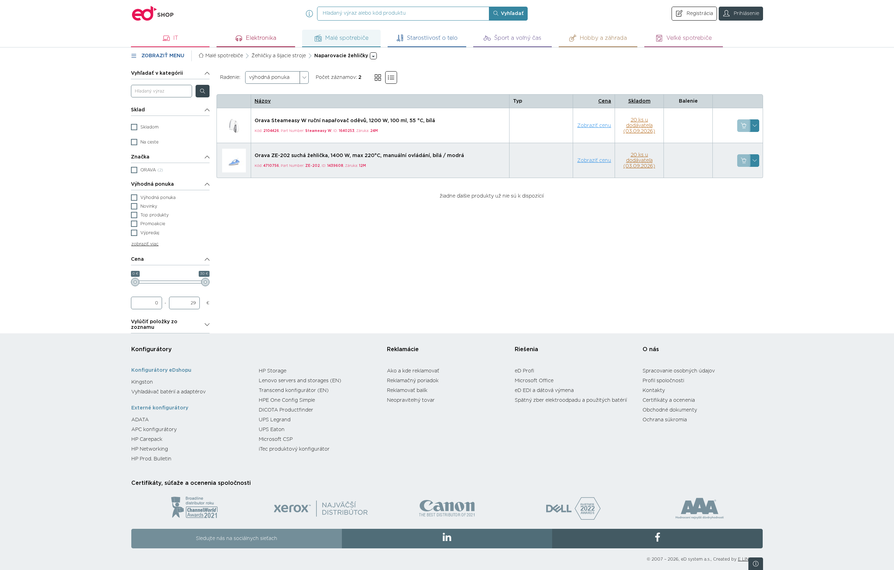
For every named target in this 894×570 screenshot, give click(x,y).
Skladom (639, 101)
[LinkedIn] (447, 538)
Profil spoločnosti (663, 380)
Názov (263, 101)
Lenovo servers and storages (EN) (300, 380)
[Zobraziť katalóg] (378, 77)
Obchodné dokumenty (670, 410)
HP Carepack (146, 439)
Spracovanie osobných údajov (679, 371)
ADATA (140, 419)
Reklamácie (403, 349)
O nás (651, 349)
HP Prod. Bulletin (151, 459)
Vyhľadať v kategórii (157, 73)
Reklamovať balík (407, 390)
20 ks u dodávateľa (639, 126)
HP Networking (149, 449)
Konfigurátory (151, 349)
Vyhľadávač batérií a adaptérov (168, 392)
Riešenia (526, 349)
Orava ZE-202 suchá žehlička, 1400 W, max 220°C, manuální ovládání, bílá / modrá (359, 155)
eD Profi (524, 371)
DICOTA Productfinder (286, 410)
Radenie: (230, 77)
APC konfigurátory (154, 429)
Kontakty (654, 390)
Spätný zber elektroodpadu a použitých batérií (571, 400)
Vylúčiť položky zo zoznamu (154, 324)
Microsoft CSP (276, 439)
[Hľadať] (203, 91)
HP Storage (272, 371)
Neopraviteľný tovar (411, 400)
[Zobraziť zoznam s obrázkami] (391, 77)
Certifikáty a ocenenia (669, 400)
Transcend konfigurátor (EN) (294, 390)
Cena (137, 259)
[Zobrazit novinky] (755, 563)
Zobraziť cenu (594, 125)
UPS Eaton (272, 429)
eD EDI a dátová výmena (544, 390)
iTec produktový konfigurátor (294, 449)
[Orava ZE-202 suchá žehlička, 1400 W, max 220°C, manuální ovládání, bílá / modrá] (234, 160)
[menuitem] (191, 382)
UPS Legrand (275, 419)
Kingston (142, 382)
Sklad (138, 110)
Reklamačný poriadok (413, 380)
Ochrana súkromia (665, 419)
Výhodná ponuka (152, 184)
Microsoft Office (534, 380)
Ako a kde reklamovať (413, 371)
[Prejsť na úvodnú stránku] (153, 13)
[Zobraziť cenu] (743, 125)
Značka (140, 157)
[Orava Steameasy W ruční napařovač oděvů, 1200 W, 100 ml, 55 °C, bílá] (234, 125)
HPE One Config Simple (287, 400)
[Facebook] (657, 538)
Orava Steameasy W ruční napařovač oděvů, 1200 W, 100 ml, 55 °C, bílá (345, 120)
